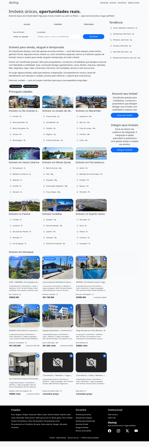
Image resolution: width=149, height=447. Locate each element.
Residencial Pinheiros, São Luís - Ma (126, 58)
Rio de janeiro (38, 421)
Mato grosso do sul (43, 418)
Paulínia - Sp (50, 128)
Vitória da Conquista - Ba (55, 243)
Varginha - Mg (51, 180)
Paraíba (69, 418)
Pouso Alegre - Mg (53, 192)
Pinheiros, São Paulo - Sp (122, 40)
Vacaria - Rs (17, 134)
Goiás (13, 418)
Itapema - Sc (17, 180)
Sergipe (56, 424)
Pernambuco (22, 421)
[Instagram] (118, 431)
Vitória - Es (84, 231)
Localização (41, 32)
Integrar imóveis (124, 149)
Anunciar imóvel (124, 115)
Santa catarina (46, 424)
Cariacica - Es (85, 237)
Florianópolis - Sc (19, 168)
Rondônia (29, 424)
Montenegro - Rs (19, 140)
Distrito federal (53, 414)
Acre (13, 414)
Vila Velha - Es (85, 220)
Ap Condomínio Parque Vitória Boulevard (25, 379)
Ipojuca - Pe (84, 186)
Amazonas (33, 414)
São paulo (63, 424)
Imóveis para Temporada (85, 421)
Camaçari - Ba (51, 237)
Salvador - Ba (51, 220)
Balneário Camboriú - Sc (22, 174)
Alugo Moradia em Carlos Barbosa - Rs (91, 330)
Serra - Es (83, 226)
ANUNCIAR (104, 3)
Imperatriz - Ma (85, 116)
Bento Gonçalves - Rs (21, 128)
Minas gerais (56, 418)
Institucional (115, 410)
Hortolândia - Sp (52, 122)
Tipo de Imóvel (18, 32)
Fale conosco (113, 414)
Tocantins (15, 427)
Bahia (39, 414)
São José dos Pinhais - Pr (22, 231)
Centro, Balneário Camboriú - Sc (125, 28)
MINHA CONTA (133, 3)
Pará (64, 418)
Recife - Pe (83, 168)
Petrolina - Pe (85, 192)
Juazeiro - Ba (51, 231)
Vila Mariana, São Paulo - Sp (123, 34)
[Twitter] (127, 431)
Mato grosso (30, 418)
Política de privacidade (90, 438)
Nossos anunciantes (83, 431)
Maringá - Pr (17, 237)
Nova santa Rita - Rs (20, 122)
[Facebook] (109, 431)
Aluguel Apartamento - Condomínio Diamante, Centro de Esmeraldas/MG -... (72, 330)
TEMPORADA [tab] (89, 24)
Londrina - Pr (18, 226)
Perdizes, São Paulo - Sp (122, 46)
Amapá (25, 414)
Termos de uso (73, 438)
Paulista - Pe (84, 180)
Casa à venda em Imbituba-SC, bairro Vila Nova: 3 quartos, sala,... (67, 282)
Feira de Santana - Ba (54, 226)
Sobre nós (112, 418)
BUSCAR (113, 3)
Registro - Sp (51, 134)
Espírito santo (65, 414)
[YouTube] (136, 431)
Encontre (81, 410)
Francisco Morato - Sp (54, 140)
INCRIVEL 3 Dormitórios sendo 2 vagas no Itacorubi (95, 282)
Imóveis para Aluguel (84, 418)
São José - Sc (17, 192)
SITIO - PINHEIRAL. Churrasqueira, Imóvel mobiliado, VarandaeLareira (36, 282)
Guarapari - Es (85, 243)
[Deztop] (14, 3)
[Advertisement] (124, 263)
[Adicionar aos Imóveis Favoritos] (37, 259)
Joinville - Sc (17, 186)
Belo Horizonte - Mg (53, 168)
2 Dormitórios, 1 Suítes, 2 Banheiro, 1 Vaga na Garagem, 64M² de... (101, 375)
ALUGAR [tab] (27, 24)
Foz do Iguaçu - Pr (19, 243)
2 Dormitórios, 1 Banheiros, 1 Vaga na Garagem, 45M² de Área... (67, 375)
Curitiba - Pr (17, 220)
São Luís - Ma (85, 122)
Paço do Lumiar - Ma (87, 128)
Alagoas (19, 414)
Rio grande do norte (52, 421)
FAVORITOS (122, 3)
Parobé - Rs (17, 116)
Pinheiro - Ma (85, 134)
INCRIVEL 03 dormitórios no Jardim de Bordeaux (27, 330)
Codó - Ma (83, 140)
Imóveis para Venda (83, 414)
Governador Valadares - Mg (56, 186)
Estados (15, 410)
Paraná (14, 421)
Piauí (30, 421)
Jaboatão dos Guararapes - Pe (91, 174)
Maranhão (20, 418)
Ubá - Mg (49, 174)
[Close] (1, 446)
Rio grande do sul (18, 424)
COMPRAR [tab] (58, 24)
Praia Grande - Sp (52, 116)
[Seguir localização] (111, 28)
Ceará (44, 414)
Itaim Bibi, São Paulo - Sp (122, 52)
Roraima (37, 424)
